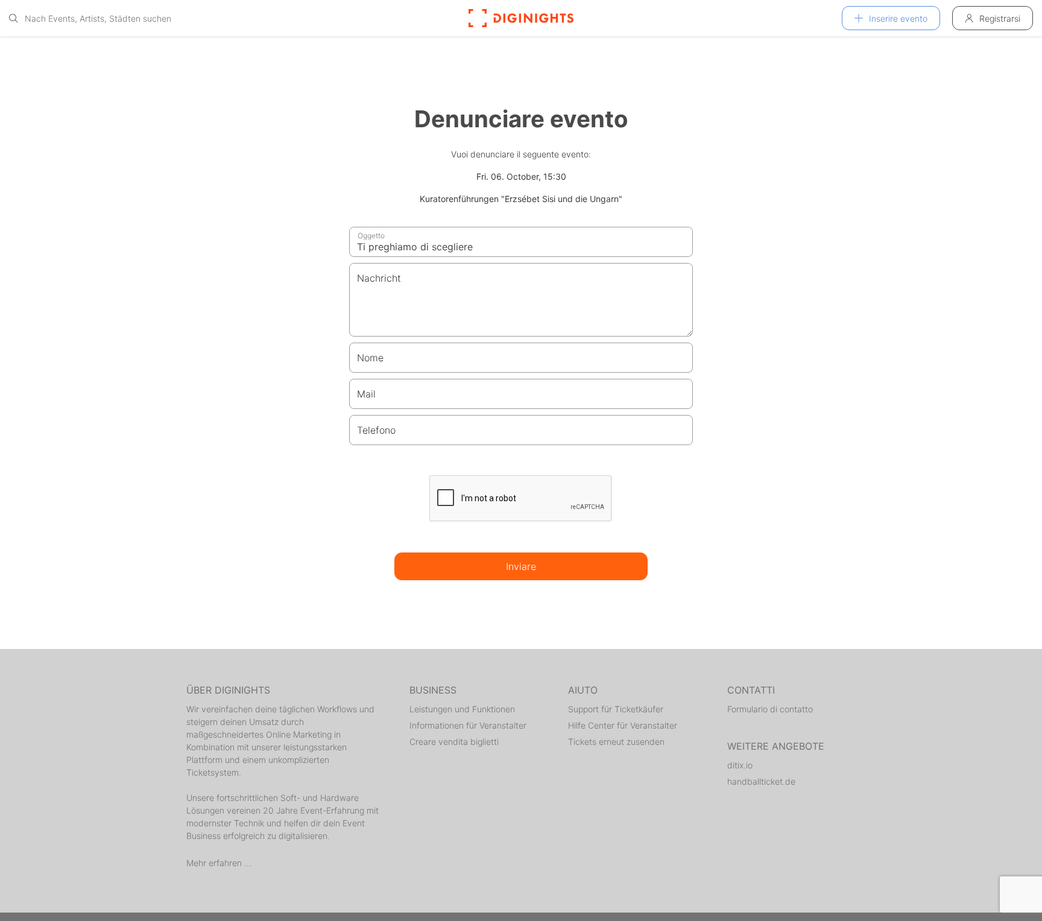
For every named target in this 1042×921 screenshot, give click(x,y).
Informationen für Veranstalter (467, 725)
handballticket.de (761, 781)
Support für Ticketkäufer (615, 709)
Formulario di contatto (770, 709)
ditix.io (740, 765)
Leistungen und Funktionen (462, 709)
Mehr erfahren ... (218, 863)
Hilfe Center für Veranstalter (622, 725)
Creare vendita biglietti (454, 741)
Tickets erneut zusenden (616, 741)
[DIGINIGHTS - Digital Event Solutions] (521, 18)
